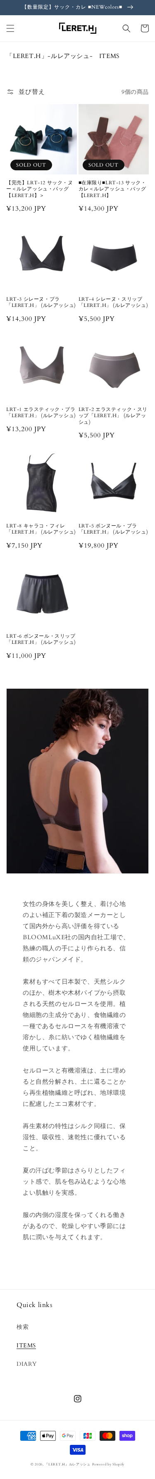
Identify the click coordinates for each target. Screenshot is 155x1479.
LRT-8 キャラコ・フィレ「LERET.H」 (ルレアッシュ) (41, 529)
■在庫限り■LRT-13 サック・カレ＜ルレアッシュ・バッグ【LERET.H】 (112, 189)
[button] (10, 28)
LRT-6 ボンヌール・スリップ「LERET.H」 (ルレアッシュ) (41, 639)
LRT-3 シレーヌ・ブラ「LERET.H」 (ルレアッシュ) (41, 302)
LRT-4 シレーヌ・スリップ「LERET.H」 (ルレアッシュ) (113, 302)
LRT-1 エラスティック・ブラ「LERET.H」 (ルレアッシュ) (41, 412)
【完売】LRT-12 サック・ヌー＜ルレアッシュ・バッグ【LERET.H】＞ (39, 189)
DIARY (27, 1364)
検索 (23, 1327)
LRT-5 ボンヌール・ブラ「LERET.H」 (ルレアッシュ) (113, 529)
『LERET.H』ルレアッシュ (68, 1464)
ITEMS (26, 1345)
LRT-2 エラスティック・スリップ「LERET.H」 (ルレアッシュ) (113, 415)
